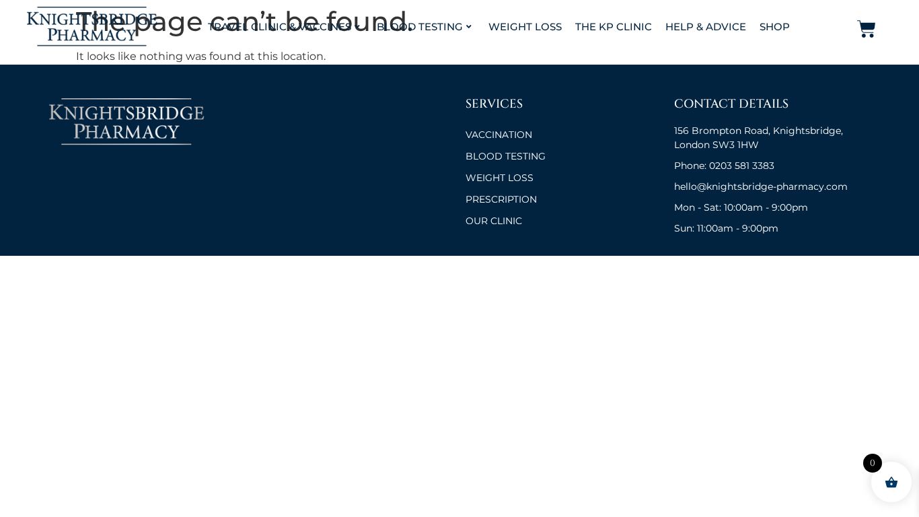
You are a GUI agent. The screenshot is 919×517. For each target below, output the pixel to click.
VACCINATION (499, 135)
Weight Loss (525, 26)
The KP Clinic (613, 26)
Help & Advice (705, 26)
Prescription (501, 199)
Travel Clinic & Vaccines (279, 26)
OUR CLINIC (494, 221)
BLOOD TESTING (506, 156)
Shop (775, 26)
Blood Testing (420, 26)
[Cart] (866, 28)
